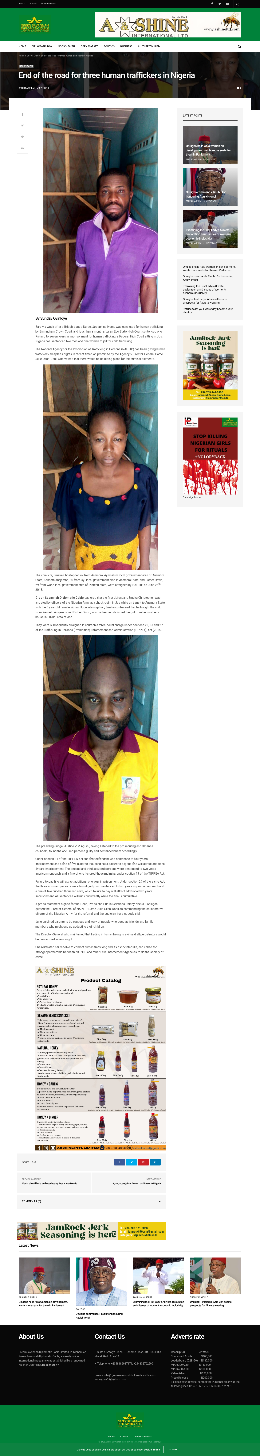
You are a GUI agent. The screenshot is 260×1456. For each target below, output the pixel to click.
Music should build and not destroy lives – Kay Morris (49, 1183)
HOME (22, 46)
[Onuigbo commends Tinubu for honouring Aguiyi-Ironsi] (210, 187)
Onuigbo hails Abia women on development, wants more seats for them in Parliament (208, 150)
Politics (80, 1309)
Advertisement (48, 3)
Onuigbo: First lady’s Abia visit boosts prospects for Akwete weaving (205, 301)
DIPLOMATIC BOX (42, 46)
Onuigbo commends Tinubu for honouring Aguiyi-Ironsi (208, 278)
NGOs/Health (26, 66)
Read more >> (50, 1364)
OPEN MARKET (89, 46)
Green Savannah (27, 88)
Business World (28, 1297)
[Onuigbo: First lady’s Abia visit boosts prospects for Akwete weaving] (215, 1276)
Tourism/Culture (142, 1297)
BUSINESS (126, 46)
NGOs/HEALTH (66, 46)
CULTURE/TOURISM (149, 46)
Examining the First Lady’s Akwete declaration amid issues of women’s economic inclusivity (208, 234)
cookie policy (152, 1449)
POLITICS (109, 46)
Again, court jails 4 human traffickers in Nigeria (136, 1183)
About (22, 3)
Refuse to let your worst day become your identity (208, 310)
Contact (33, 3)
